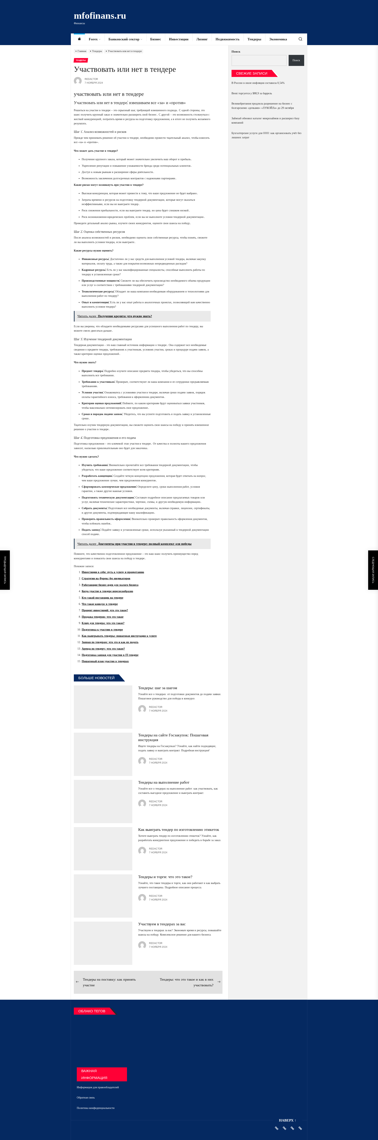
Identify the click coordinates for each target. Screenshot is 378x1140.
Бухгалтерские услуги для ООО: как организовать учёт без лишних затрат (266, 135)
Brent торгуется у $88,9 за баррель (252, 93)
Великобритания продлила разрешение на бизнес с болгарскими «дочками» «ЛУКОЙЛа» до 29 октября (263, 105)
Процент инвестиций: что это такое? (105, 610)
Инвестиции (178, 39)
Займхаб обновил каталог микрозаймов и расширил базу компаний (265, 120)
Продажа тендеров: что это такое (102, 616)
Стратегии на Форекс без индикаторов (106, 578)
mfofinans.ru (100, 15)
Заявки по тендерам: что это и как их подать (110, 642)
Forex (93, 39)
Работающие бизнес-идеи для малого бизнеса (110, 584)
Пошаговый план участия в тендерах (105, 661)
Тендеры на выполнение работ (163, 782)
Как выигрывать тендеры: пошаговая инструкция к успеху (119, 635)
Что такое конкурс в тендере (100, 604)
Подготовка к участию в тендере (102, 629)
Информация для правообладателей (98, 1087)
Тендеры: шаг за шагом (157, 688)
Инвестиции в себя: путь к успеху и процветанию (113, 572)
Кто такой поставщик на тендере (102, 597)
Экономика (278, 39)
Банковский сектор (123, 39)
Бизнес (155, 39)
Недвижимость (228, 39)
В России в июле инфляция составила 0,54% (258, 82)
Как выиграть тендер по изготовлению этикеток (178, 829)
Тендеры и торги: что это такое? (165, 877)
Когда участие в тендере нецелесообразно (107, 591)
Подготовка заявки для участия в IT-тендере (110, 655)
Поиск (236, 51)
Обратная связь (86, 1097)
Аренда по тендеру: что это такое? (103, 648)
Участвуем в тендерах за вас (162, 924)
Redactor (91, 79)
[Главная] (79, 39)
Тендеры (254, 39)
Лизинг (202, 39)
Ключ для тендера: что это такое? (103, 623)
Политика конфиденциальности (96, 1108)
